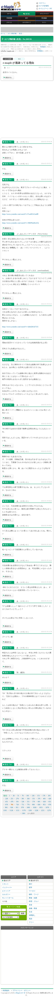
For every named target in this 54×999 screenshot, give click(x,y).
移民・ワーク (34, 894)
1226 (36, 810)
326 (28, 799)
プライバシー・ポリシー (22, 990)
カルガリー (6, 894)
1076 (47, 807)
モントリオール (8, 898)
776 (28, 805)
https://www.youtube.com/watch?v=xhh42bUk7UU (20, 327)
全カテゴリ (35, 880)
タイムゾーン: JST (45, 8)
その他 (4, 901)
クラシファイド (44, 13)
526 (22, 802)
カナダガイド (26, 22)
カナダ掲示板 (12, 33)
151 (38, 796)
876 (49, 805)
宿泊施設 (44, 18)
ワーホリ (32, 891)
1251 (42, 810)
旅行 (26, 18)
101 (27, 796)
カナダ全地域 (44, 6)
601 (39, 802)
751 (22, 805)
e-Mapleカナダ (20, 993)
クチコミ (9, 22)
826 (39, 805)
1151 (17, 810)
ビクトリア (6, 891)
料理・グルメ (34, 901)
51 (18, 796)
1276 (49, 810)
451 (6, 802)
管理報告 (40, 51)
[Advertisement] (27, 109)
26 (14, 796)
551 (28, 802)
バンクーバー (7, 887)
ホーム (9, 13)
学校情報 (9, 18)
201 (49, 796)
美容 (30, 905)
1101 (5, 810)
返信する (9, 77)
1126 (11, 810)
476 (12, 802)
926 (11, 807)
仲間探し (32, 915)
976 (22, 807)
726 (17, 805)
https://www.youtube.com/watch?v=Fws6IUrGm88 (20, 214)
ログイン (42, 3)
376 (39, 799)
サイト (44, 22)
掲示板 (27, 14)
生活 (20, 33)
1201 (30, 810)
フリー (31, 922)
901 (6, 807)
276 (17, 799)
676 (6, 805)
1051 (41, 807)
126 (33, 796)
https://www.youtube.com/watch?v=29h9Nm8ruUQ (20, 223)
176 (44, 796)
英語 (30, 919)
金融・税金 (33, 908)
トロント (5, 884)
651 (49, 802)
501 (17, 802)
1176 (24, 810)
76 (23, 796)
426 (49, 799)
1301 (23, 813)
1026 (34, 807)
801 (33, 805)
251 (12, 799)
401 (44, 799)
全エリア (7, 880)
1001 (28, 807)
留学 (30, 887)
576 (33, 802)
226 (6, 799)
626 (44, 802)
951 (17, 807)
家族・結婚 (33, 898)
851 (44, 805)
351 (33, 799)
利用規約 (43, 47)
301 (22, 799)
